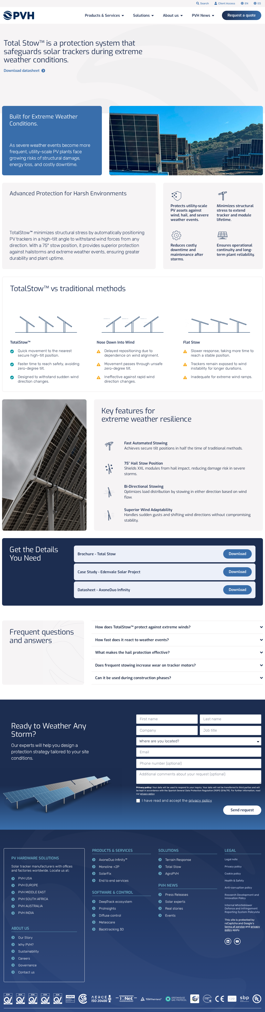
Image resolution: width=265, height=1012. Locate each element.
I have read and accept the (177, 800)
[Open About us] (181, 15)
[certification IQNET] (126, 999)
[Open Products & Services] (123, 15)
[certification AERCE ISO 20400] (101, 999)
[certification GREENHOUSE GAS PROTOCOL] (176, 998)
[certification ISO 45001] (20, 998)
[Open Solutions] (152, 15)
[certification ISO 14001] (45, 998)
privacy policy (147, 794)
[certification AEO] (194, 998)
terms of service (235, 926)
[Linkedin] (228, 941)
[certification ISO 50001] (8, 998)
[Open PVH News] (213, 15)
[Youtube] (237, 941)
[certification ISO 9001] (33, 998)
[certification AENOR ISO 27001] (70, 999)
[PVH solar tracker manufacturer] (19, 15)
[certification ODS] (207, 999)
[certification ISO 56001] (57, 998)
